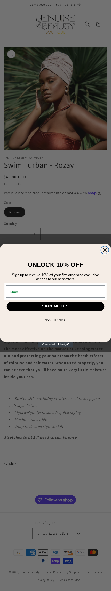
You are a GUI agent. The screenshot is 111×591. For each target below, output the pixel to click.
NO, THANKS (55, 319)
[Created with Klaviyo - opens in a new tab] (55, 344)
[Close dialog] (105, 250)
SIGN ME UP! (55, 306)
